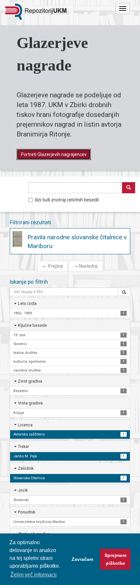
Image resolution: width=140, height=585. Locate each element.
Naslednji (86, 266)
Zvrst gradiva (30, 381)
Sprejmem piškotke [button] (115, 559)
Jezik (23, 490)
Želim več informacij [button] (33, 574)
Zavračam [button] (82, 559)
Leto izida (27, 303)
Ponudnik (26, 512)
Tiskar (23, 446)
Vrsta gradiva (30, 403)
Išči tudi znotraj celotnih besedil (67, 199)
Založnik (26, 468)
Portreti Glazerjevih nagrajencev (54, 154)
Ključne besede (32, 325)
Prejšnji (52, 266)
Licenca (25, 424)
